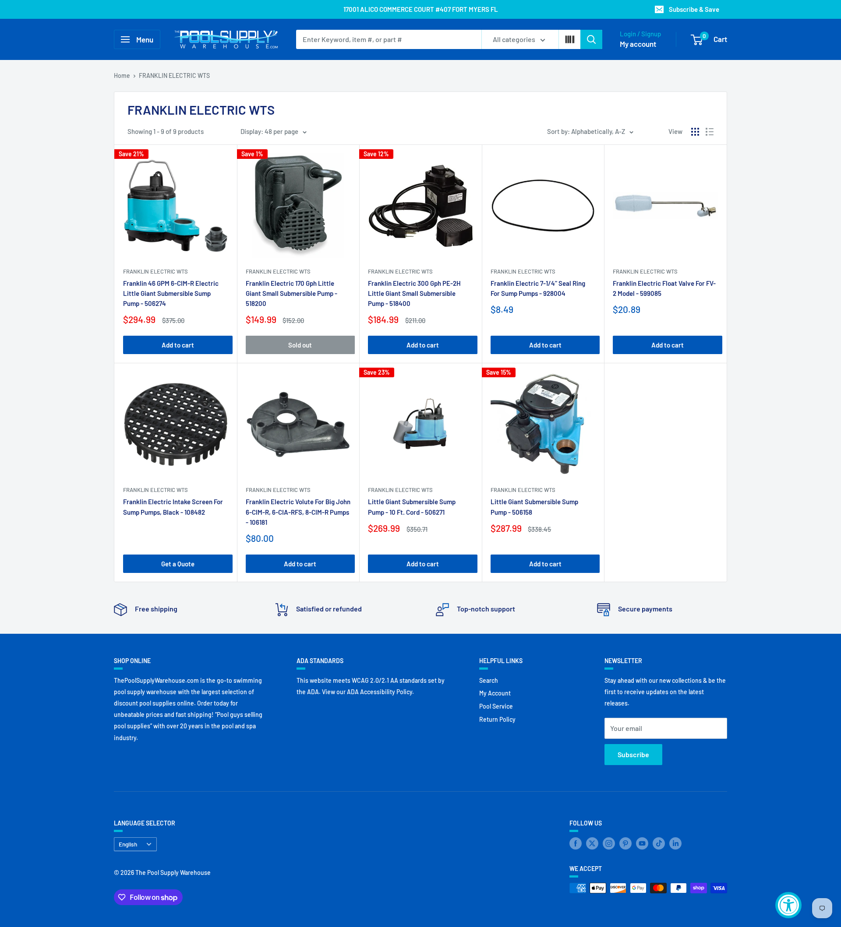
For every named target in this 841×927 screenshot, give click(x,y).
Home (122, 75)
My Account (495, 693)
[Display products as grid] (695, 132)
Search (488, 680)
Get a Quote (177, 564)
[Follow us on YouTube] (642, 843)
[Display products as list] (710, 132)
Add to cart (178, 345)
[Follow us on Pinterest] (625, 843)
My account (638, 43)
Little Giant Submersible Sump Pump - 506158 (534, 507)
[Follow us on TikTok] (659, 843)
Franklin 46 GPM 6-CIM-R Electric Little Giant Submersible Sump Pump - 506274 (171, 293)
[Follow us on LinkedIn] (675, 843)
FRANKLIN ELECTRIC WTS (174, 75)
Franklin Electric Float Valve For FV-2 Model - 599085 (664, 288)
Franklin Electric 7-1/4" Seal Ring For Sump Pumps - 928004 (538, 288)
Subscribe (633, 754)
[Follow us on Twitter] (592, 843)
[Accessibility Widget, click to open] (788, 905)
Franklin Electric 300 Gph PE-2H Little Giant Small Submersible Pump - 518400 (414, 293)
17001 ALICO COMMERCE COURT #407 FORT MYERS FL (420, 9)
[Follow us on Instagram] (609, 843)
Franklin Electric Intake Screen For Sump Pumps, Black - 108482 (173, 507)
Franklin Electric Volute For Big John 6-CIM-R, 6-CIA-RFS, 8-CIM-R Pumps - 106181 (298, 512)
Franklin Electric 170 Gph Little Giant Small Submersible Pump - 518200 (291, 293)
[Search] (591, 39)
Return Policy (497, 719)
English (128, 844)
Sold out (300, 345)
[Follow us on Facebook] (575, 843)
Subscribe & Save (694, 9)
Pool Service (496, 706)
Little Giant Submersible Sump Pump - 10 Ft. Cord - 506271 (412, 507)
